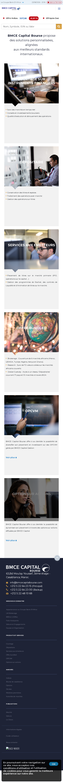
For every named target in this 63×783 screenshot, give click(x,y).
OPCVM (9, 659)
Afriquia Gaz (32, 18)
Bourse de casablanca (14, 682)
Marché (9, 712)
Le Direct (9, 720)
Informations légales (14, 729)
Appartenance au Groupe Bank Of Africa (21, 610)
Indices (8, 678)
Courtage (9, 644)
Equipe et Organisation (15, 628)
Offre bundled (11, 655)
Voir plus (10, 457)
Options (9, 685)
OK (54, 764)
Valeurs (9, 716)
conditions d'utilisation (16, 768)
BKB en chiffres (12, 617)
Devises (9, 689)
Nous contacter (12, 742)
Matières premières (13, 693)
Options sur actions (13, 662)
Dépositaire (10, 647)
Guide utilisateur (12, 736)
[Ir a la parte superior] (57, 558)
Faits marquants (12, 621)
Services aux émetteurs (15, 651)
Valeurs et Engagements (15, 624)
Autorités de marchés (14, 696)
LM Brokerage (11, 613)
